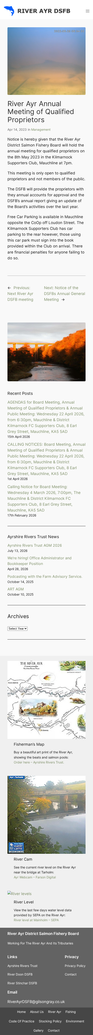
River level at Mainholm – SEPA (36, 920)
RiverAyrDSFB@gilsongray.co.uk (36, 1001)
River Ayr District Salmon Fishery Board (43, 933)
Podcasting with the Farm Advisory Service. (44, 576)
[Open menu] (87, 11)
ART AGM (15, 589)
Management (41, 129)
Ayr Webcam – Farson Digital (35, 877)
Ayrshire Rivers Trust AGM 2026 (34, 545)
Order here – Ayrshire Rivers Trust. (39, 762)
